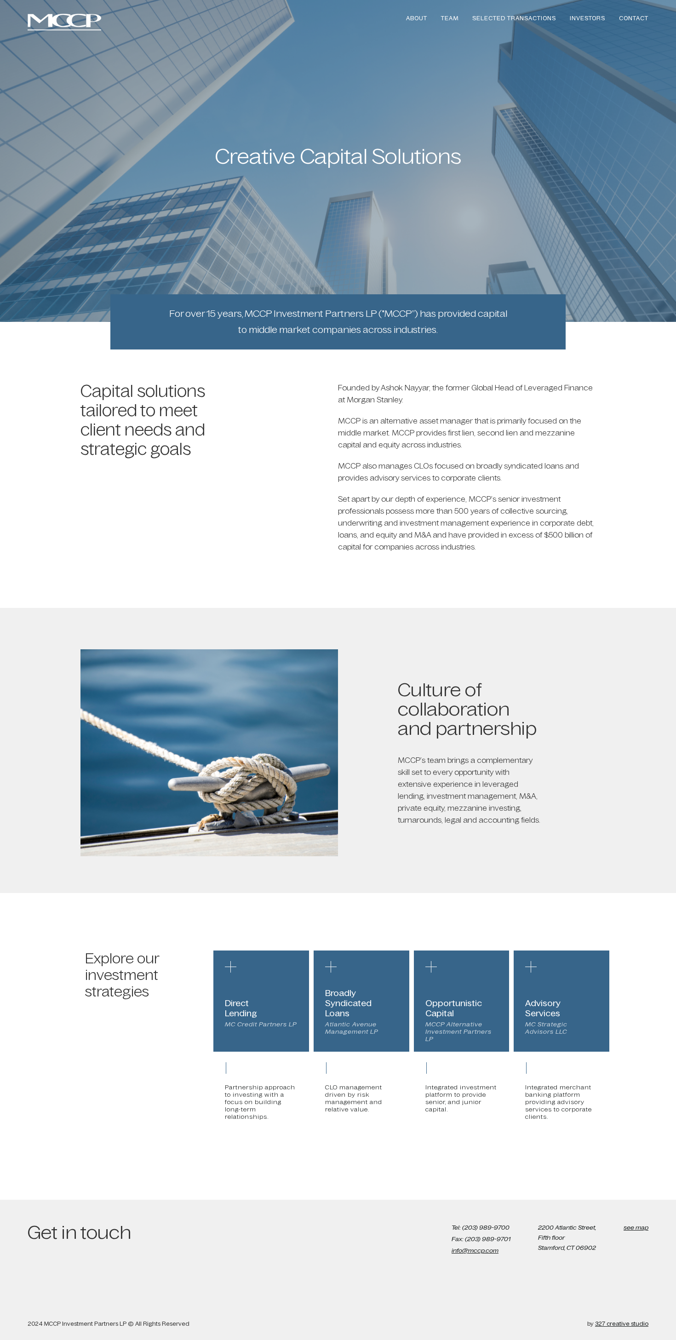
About (416, 18)
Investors (587, 18)
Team (449, 18)
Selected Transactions (514, 18)
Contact (633, 18)
